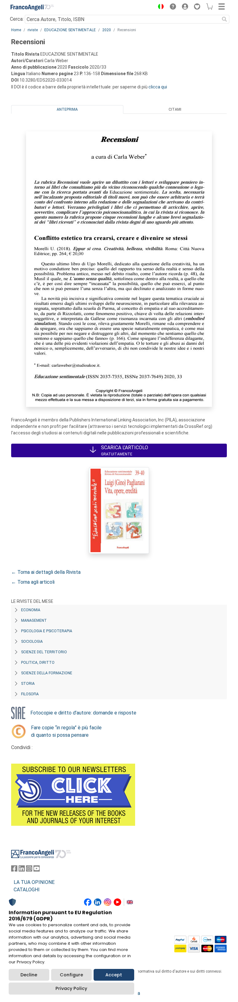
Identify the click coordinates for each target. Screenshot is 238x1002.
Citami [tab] (175, 109)
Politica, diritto (38, 662)
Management (34, 620)
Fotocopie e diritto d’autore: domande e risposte (83, 713)
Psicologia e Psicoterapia (46, 631)
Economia (30, 610)
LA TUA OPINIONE (34, 882)
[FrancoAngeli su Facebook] (14, 870)
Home (16, 30)
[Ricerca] (224, 19)
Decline (28, 975)
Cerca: (17, 19)
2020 (106, 30)
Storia (28, 683)
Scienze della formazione (46, 673)
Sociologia (32, 641)
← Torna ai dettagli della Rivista (46, 572)
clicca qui (157, 86)
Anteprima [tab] (67, 109)
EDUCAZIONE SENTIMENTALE (70, 30)
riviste (33, 30)
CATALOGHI (27, 890)
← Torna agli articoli (33, 582)
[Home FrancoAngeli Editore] (32, 7)
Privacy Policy (71, 988)
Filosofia (30, 694)
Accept (113, 975)
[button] (159, 7)
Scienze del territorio (44, 652)
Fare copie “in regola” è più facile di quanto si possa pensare (66, 731)
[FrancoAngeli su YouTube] (36, 870)
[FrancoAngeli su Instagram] (29, 870)
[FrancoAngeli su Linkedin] (22, 870)
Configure (71, 975)
